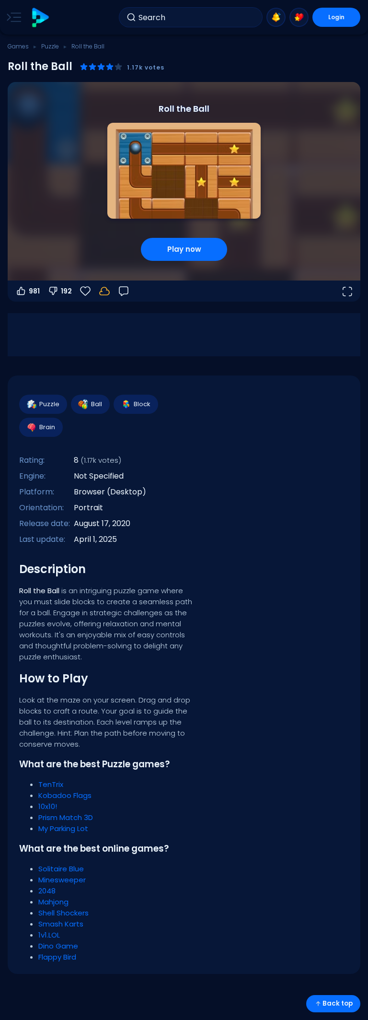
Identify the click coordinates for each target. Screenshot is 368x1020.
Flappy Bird (57, 957)
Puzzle (50, 46)
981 (34, 291)
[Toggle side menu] (12, 17)
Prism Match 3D (65, 817)
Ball (96, 404)
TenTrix (50, 784)
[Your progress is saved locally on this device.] (104, 291)
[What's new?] (276, 17)
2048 (47, 891)
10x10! (47, 806)
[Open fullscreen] (347, 291)
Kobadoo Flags (65, 795)
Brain (47, 427)
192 (66, 291)
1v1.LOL (49, 935)
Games (18, 46)
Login (336, 17)
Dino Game (58, 946)
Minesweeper (62, 880)
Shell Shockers (63, 913)
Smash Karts (60, 924)
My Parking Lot (63, 828)
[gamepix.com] (40, 17)
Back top (337, 1003)
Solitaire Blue (61, 869)
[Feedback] (123, 291)
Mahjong (53, 902)
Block (142, 404)
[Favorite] (299, 17)
